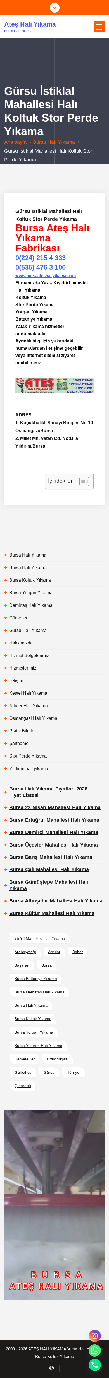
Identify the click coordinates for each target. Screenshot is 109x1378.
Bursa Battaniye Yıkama (36, 978)
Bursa (46, 965)
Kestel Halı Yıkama (28, 693)
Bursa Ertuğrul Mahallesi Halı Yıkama (54, 820)
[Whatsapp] (95, 1350)
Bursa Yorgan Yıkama (31, 592)
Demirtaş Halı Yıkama (31, 605)
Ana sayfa (15, 142)
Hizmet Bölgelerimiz (29, 655)
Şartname (19, 743)
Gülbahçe (23, 1072)
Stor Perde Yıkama (28, 756)
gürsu (49, 1072)
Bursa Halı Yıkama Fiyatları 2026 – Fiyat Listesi (50, 792)
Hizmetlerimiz (22, 668)
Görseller (18, 617)
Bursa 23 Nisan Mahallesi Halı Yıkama (55, 807)
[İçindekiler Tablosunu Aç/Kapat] (81, 481)
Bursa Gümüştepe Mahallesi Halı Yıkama (48, 885)
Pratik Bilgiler (22, 730)
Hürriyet (73, 1072)
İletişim (16, 680)
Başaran (22, 965)
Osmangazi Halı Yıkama (33, 718)
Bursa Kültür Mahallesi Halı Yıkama (51, 913)
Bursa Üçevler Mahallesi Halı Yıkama (53, 845)
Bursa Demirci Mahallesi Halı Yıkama (53, 832)
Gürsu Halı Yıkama (53, 142)
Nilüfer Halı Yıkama (28, 705)
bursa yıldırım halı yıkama (38, 1045)
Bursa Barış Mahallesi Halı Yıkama (50, 857)
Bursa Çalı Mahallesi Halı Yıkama (49, 869)
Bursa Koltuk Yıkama (30, 580)
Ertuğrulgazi (57, 1059)
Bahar (77, 952)
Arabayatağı (25, 952)
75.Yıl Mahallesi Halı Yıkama (40, 938)
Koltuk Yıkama (60, 171)
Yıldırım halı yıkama (28, 768)
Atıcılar (54, 952)
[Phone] (95, 1365)
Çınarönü (23, 1086)
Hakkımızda (21, 643)
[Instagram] (95, 1336)
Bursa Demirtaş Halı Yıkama (40, 992)
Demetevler (25, 1059)
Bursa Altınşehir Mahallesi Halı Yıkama (56, 901)
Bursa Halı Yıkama (27, 555)
